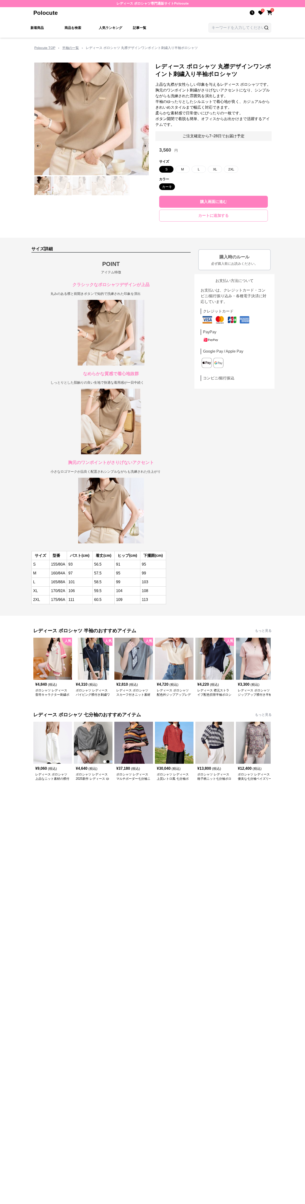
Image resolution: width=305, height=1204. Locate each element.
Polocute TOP (44, 48)
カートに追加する (213, 215)
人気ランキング (110, 28)
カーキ (167, 187)
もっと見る (263, 630)
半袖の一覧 (70, 48)
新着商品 (37, 28)
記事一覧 (139, 28)
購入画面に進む (213, 202)
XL (215, 169)
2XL (231, 169)
